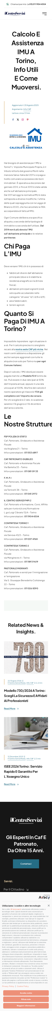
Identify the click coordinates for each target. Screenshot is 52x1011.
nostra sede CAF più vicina (29, 349)
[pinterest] (28, 120)
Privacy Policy (8, 986)
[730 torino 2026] (26, 642)
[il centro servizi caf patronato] (26, 818)
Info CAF (27, 109)
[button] (49, 906)
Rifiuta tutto (26, 999)
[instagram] (23, 120)
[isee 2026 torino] (26, 718)
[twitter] (18, 120)
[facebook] (13, 120)
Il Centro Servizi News (17, 683)
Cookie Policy (23, 986)
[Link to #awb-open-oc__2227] (44, 13)
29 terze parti (16, 909)
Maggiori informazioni (26, 1006)
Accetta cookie (26, 993)
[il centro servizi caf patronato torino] (15, 12)
